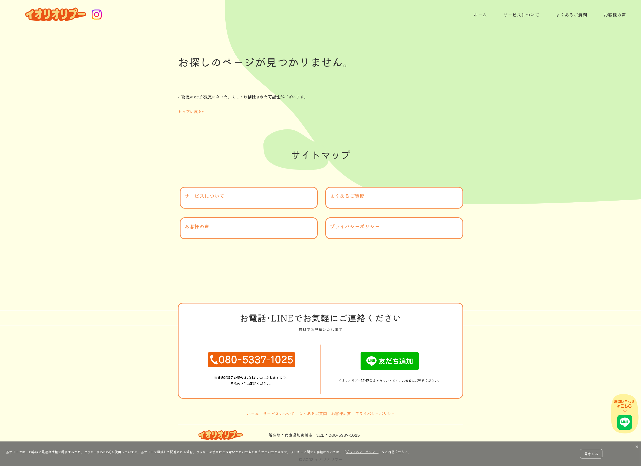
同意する (591, 453)
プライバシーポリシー (355, 226)
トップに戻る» (191, 111)
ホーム (253, 413)
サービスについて (204, 195)
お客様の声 (196, 226)
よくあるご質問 (347, 195)
